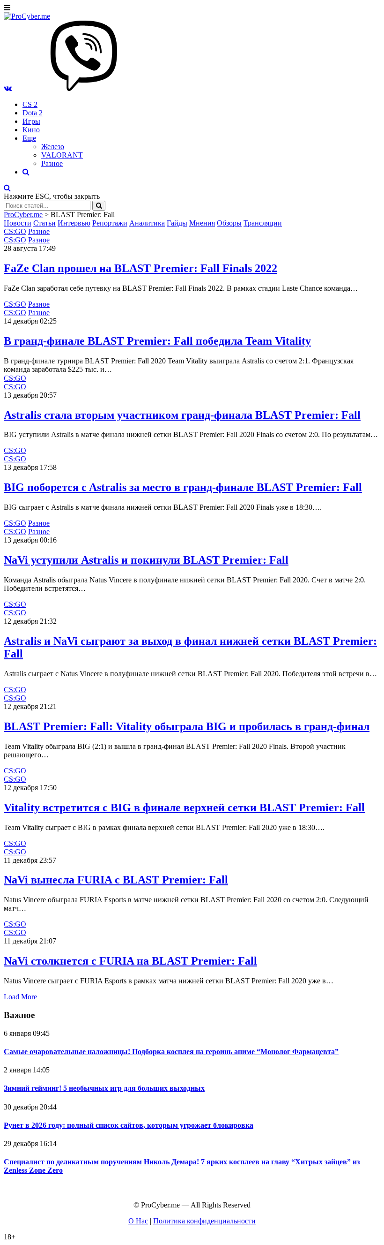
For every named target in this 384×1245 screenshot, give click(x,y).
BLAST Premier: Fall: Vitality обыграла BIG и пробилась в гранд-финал (186, 726)
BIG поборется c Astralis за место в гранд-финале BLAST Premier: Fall (183, 487)
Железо (52, 147)
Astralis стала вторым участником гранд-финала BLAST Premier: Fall (182, 415)
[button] (8, 88)
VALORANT (62, 155)
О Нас (138, 1221)
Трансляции (263, 223)
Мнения (202, 223)
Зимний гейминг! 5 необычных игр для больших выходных (104, 1088)
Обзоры (229, 223)
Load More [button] (20, 997)
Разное (52, 163)
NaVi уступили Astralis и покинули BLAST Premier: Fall (146, 560)
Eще (29, 138)
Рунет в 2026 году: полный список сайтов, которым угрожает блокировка (128, 1125)
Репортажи (109, 223)
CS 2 (29, 104)
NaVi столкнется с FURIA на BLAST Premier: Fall (130, 961)
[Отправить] (98, 206)
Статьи (44, 223)
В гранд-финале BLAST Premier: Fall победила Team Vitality (157, 341)
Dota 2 (32, 113)
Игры (31, 121)
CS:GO (15, 231)
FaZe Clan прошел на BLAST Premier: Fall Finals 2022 (140, 268)
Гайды (177, 223)
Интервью (74, 223)
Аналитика (147, 223)
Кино (31, 130)
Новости (17, 223)
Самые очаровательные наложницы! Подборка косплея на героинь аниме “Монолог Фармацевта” (171, 1052)
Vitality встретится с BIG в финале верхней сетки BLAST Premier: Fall (184, 807)
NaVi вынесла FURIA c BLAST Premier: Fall (116, 880)
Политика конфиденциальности (204, 1221)
